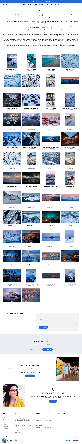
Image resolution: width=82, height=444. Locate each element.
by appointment (37, 372)
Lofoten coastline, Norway (51, 206)
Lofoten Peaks (70, 225)
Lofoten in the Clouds (31, 225)
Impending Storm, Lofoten (12, 186)
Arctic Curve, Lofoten (51, 69)
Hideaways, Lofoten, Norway (70, 147)
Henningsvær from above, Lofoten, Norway (31, 147)
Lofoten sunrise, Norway (31, 245)
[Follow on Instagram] (6, 437)
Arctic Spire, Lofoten (50, 88)
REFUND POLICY (6, 426)
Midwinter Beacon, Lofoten (12, 264)
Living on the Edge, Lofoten (70, 186)
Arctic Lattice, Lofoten (70, 69)
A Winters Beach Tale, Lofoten (12, 69)
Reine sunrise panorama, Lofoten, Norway (50, 284)
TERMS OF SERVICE (6, 428)
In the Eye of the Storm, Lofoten (31, 186)
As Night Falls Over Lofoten (70, 88)
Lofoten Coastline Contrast (31, 206)
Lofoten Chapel (12, 206)
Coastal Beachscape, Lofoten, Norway (70, 108)
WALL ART (23, 4)
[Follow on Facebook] (3, 437)
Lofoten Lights (50, 225)
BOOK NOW (53, 401)
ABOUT (59, 4)
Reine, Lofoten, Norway (12, 303)
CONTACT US (5, 415)
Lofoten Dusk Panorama (69, 206)
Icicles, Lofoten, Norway (50, 167)
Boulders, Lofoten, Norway (12, 108)
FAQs (4, 419)
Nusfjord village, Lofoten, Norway (70, 264)
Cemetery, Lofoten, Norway (51, 108)
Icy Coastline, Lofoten (70, 167)
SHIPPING (5, 424)
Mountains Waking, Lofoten (51, 264)
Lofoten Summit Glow (12, 245)
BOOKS (46, 4)
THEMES (29, 4)
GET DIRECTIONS (29, 375)
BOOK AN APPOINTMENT (38, 4)
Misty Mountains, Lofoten (31, 264)
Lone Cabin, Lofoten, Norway (70, 245)
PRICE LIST (5, 421)
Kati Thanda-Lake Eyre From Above (12, 440)
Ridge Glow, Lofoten (31, 303)
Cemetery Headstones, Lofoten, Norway (31, 108)
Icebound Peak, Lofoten (31, 167)
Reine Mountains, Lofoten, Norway (31, 284)
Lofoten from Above (12, 225)
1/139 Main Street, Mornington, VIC (42, 418)
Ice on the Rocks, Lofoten (12, 167)
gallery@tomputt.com (40, 425)
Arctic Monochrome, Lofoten (12, 88)
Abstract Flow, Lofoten (31, 69)
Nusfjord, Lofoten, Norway (12, 284)
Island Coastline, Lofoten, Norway (50, 186)
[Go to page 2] (43, 308)
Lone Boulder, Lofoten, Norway (50, 245)
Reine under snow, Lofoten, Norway (70, 284)
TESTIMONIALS (6, 422)
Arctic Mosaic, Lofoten (31, 88)
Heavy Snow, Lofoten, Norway (12, 147)
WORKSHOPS (53, 4)
